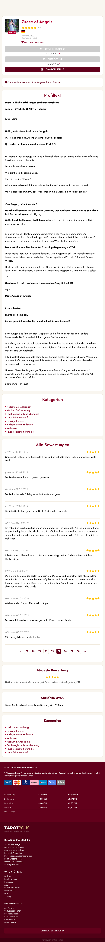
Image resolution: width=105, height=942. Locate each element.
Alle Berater (9, 908)
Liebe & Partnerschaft (17, 417)
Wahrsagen (12, 428)
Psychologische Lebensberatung (23, 414)
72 (27, 651)
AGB (6, 885)
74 (39, 651)
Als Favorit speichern (33, 42)
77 (59, 651)
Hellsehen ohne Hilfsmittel (20, 424)
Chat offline (55, 59)
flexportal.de (58, 940)
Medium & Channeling (18, 410)
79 (72, 651)
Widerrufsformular (12, 888)
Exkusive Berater (11, 917)
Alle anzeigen (9, 811)
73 (33, 651)
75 (46, 651)
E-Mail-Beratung (55, 69)
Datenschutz (9, 891)
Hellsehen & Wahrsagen (19, 407)
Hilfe (6, 893)
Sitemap (7, 896)
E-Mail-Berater (10, 922)
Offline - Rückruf (55, 49)
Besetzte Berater (11, 914)
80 (78, 651)
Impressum (9, 882)
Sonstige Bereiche (16, 421)
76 (52, 651)
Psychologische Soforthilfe (20, 432)
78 (65, 651)
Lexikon (7, 876)
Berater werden (10, 879)
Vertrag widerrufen (52, 930)
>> (84, 651)
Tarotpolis (16, 829)
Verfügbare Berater (12, 911)
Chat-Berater (9, 919)
